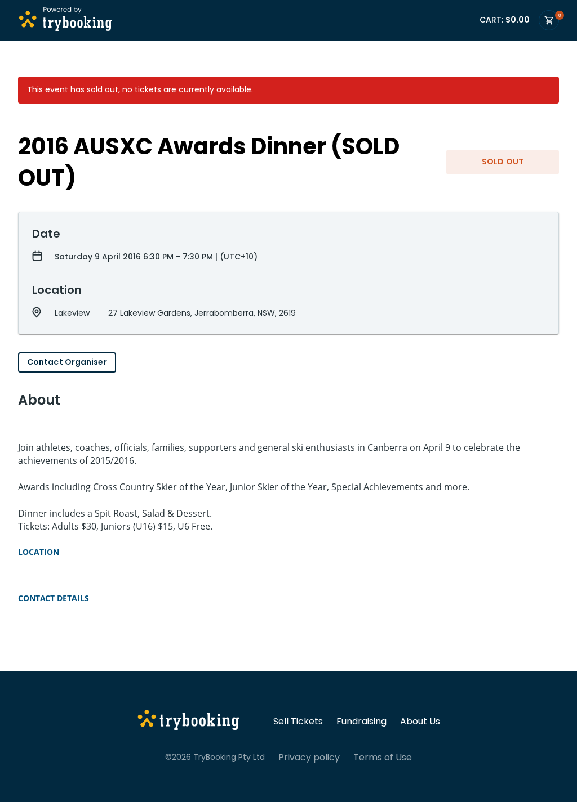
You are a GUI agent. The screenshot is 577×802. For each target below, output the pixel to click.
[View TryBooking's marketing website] (188, 721)
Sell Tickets (298, 721)
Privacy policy (309, 757)
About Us (420, 721)
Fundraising (361, 721)
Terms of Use (382, 757)
